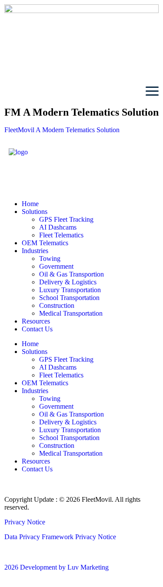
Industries (35, 250)
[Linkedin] (43, 176)
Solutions (34, 211)
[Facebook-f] (19, 176)
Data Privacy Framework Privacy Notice (60, 536)
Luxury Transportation (70, 290)
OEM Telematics (45, 243)
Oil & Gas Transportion (71, 274)
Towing (49, 258)
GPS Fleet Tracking (66, 219)
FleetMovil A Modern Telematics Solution (62, 129)
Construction (56, 305)
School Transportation (69, 297)
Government (56, 266)
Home (30, 203)
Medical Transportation (71, 313)
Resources (36, 321)
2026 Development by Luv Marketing (56, 567)
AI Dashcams (58, 227)
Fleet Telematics (61, 235)
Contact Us (37, 329)
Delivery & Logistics (67, 282)
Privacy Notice (24, 522)
